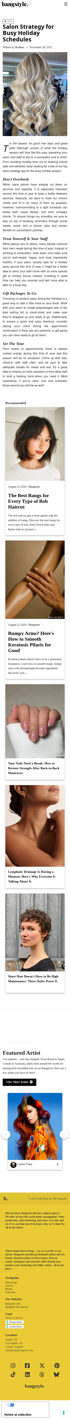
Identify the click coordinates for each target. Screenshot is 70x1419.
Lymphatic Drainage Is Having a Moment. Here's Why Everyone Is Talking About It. (31, 876)
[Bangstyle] (15, 4)
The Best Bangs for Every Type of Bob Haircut (28, 501)
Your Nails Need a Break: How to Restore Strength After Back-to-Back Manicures (33, 768)
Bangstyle (34, 486)
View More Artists (18, 1081)
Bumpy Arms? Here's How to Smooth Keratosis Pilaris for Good (31, 641)
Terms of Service (14, 1318)
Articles (9, 1285)
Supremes (10, 1292)
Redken (19, 47)
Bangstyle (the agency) (17, 1307)
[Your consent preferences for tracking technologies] (63, 1412)
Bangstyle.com (12, 1303)
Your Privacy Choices (29, 1405)
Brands (8, 1289)
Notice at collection (17, 1414)
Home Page (11, 1282)
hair (9, 21)
